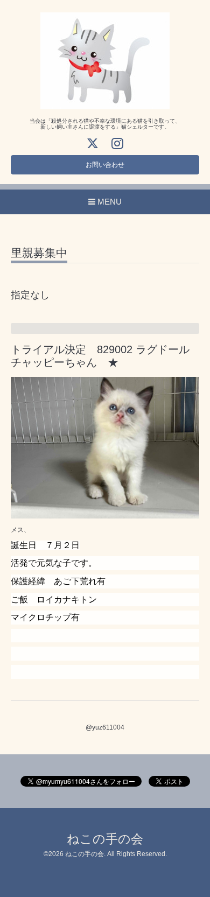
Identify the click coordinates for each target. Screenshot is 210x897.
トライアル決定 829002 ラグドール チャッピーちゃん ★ (105, 356)
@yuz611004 (105, 727)
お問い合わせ (105, 165)
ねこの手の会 (105, 839)
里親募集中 (39, 253)
